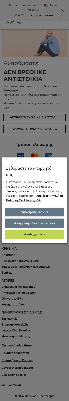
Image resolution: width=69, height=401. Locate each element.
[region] (34, 200)
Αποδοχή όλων (34, 234)
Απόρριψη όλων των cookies (34, 223)
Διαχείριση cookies (34, 212)
